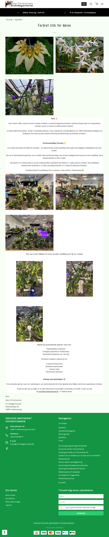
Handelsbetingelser (66, 431)
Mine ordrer (10, 495)
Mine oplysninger (12, 502)
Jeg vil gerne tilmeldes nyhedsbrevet (79, 507)
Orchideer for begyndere (68, 475)
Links (60, 441)
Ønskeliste (10, 498)
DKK (84, 4)
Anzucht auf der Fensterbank (71, 449)
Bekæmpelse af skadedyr (69, 472)
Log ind (8, 505)
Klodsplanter (64, 459)
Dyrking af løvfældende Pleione (71, 468)
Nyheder (62, 427)
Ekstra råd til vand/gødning (70, 462)
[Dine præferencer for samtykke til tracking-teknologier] (4, 532)
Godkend (81, 513)
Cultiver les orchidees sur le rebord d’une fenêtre (79, 455)
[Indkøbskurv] (96, 4)
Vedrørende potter (66, 478)
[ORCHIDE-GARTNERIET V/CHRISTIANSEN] (19, 4)
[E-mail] (81, 502)
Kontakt (62, 482)
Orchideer (62, 423)
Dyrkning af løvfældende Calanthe (73, 465)
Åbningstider (64, 434)
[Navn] (81, 496)
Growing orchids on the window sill (73, 452)
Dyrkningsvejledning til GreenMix (72, 446)
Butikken (62, 437)
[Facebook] (6, 449)
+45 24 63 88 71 (16, 437)
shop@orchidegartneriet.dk (22, 444)
